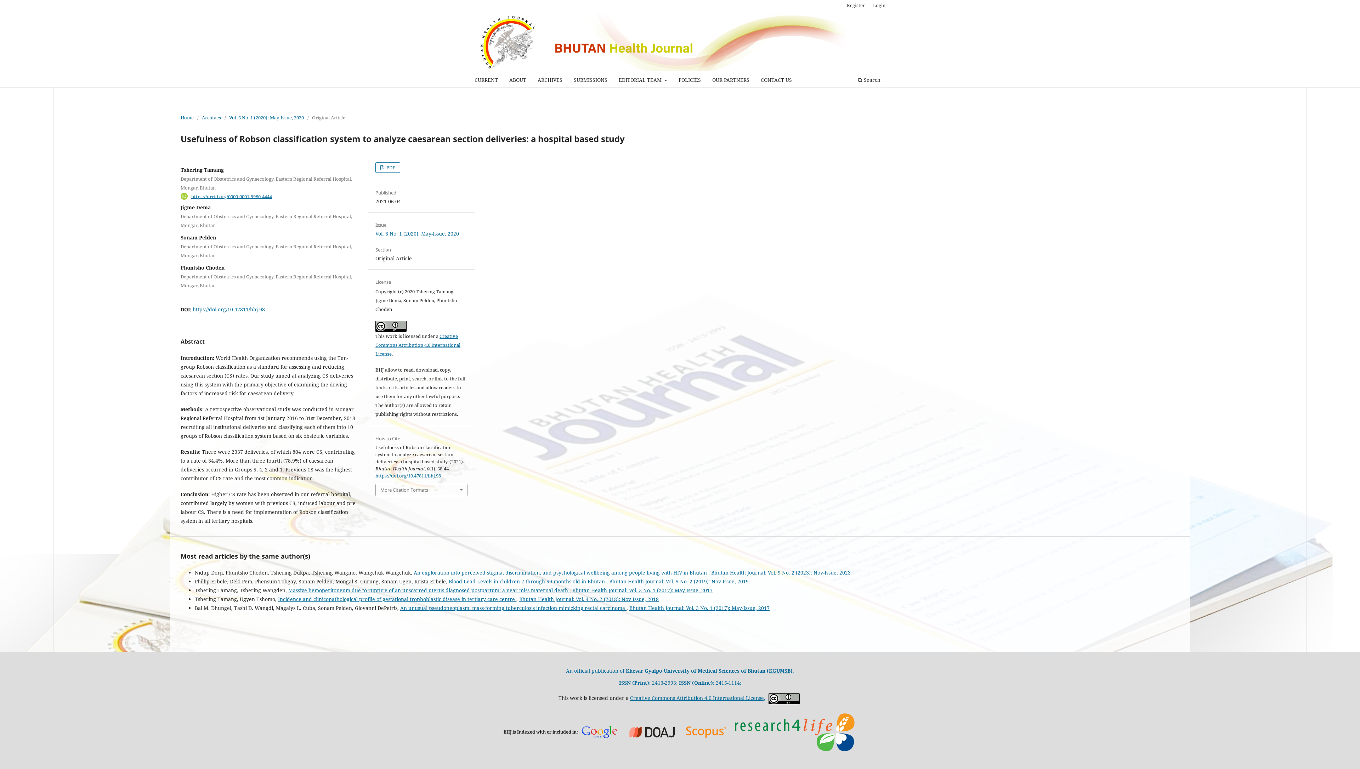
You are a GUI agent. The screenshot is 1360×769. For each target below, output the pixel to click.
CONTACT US (776, 80)
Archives (211, 117)
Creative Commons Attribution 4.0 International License (417, 345)
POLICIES (690, 80)
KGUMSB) (781, 670)
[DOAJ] (652, 731)
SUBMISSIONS (590, 80)
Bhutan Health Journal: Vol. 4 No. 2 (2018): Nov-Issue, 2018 (589, 599)
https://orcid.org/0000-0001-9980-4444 (231, 196)
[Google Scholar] (599, 732)
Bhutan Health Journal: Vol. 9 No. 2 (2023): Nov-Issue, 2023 (781, 572)
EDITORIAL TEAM (641, 80)
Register (856, 5)
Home (187, 117)
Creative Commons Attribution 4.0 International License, (697, 698)
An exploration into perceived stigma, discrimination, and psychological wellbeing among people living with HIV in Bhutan (561, 572)
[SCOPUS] (706, 731)
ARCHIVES (550, 80)
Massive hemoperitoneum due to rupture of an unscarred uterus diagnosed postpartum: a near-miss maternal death (429, 590)
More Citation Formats (404, 490)
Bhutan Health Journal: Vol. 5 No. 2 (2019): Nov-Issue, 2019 (679, 581)
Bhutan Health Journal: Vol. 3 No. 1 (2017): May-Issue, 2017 (642, 590)
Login (879, 5)
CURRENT (486, 80)
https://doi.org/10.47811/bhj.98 (229, 309)
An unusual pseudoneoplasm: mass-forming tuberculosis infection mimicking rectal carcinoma (513, 608)
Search (871, 80)
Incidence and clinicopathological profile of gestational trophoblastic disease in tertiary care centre (397, 599)
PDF (390, 167)
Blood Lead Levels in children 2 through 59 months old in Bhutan (527, 581)
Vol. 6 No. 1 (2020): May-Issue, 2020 (266, 117)
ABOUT (517, 80)
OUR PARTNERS (730, 80)
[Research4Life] (794, 731)
